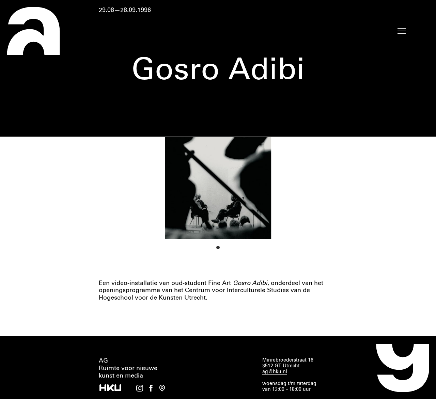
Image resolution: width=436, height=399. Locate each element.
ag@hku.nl (274, 371)
